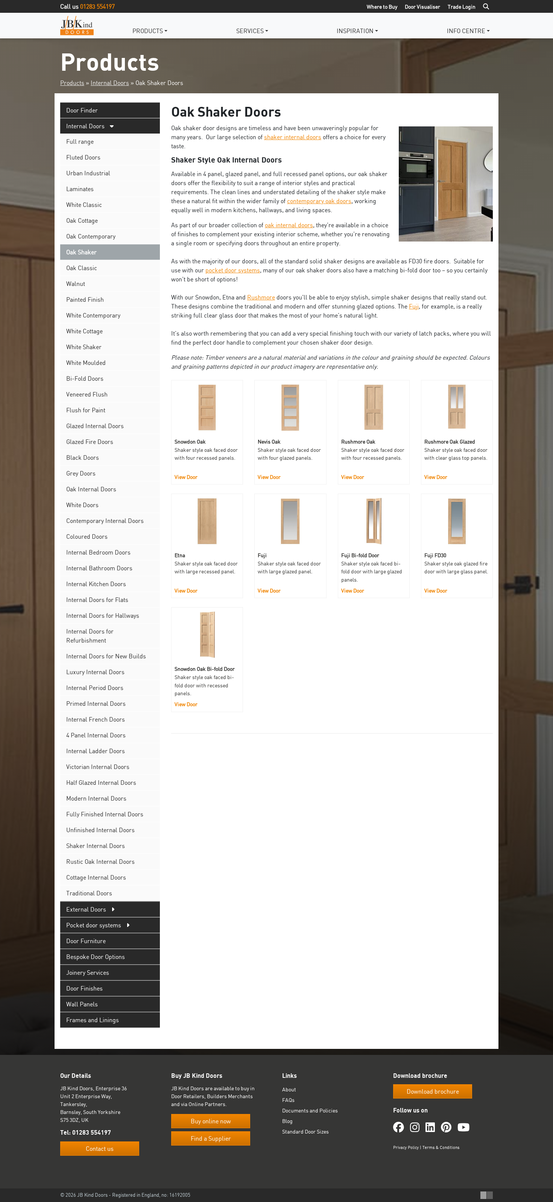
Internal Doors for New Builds (106, 656)
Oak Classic (81, 268)
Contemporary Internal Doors (105, 520)
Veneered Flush (87, 394)
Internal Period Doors (94, 687)
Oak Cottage (82, 220)
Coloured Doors (87, 536)
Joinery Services (87, 972)
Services (250, 31)
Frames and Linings (92, 1020)
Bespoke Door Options (95, 956)
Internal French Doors (95, 719)
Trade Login (462, 6)
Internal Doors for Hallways (102, 615)
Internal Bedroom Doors (98, 552)
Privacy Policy (406, 1147)
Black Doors (82, 457)
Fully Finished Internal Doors (104, 814)
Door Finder (82, 110)
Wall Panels (82, 1004)
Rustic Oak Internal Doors (100, 861)
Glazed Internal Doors (95, 426)
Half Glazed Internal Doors (101, 782)
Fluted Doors (83, 157)
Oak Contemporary (90, 236)
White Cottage (84, 331)
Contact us (100, 1148)
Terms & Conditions (440, 1147)
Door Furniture (86, 941)
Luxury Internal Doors (95, 672)
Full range (80, 141)
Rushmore (261, 297)
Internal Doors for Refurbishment (90, 636)
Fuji (414, 306)
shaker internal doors (292, 137)
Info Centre (466, 31)
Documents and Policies (310, 1110)
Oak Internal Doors (91, 489)
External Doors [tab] (86, 909)
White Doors (82, 505)
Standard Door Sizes (305, 1131)
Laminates (80, 189)
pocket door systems (232, 270)
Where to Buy (382, 6)
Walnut (75, 283)
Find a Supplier (211, 1138)
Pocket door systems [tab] (93, 925)
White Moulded (86, 362)
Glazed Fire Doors (89, 441)
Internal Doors (110, 83)
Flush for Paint (85, 410)
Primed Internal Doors (96, 703)
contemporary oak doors (319, 201)
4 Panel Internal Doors (96, 735)
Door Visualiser (422, 6)
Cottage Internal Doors (96, 877)
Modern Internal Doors (96, 798)
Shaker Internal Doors (95, 845)
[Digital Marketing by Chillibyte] (486, 1195)
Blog (287, 1121)
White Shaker (84, 347)
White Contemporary (93, 315)
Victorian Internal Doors (97, 766)
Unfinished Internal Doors (100, 830)
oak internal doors (289, 225)
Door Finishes (84, 988)
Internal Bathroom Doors (99, 568)
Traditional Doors (89, 893)
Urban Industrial (88, 173)
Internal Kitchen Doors (96, 584)
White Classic (84, 204)
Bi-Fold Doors (84, 378)
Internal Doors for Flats (97, 599)
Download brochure (433, 1091)
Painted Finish (85, 299)
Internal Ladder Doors (95, 751)
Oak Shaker (81, 252)
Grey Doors (81, 473)
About (289, 1089)
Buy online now (211, 1121)
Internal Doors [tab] (85, 126)
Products (147, 31)
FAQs (288, 1100)
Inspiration (355, 31)
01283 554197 (97, 6)
